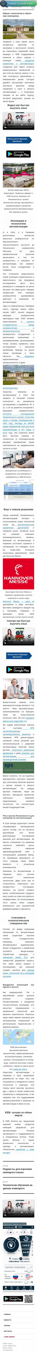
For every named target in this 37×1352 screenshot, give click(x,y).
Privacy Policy (7, 1348)
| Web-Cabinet (9, 1337)
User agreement (8, 1350)
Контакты (8, 1331)
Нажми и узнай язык (20, 3)
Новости (7, 1320)
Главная (7, 1314)
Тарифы (7, 1325)
